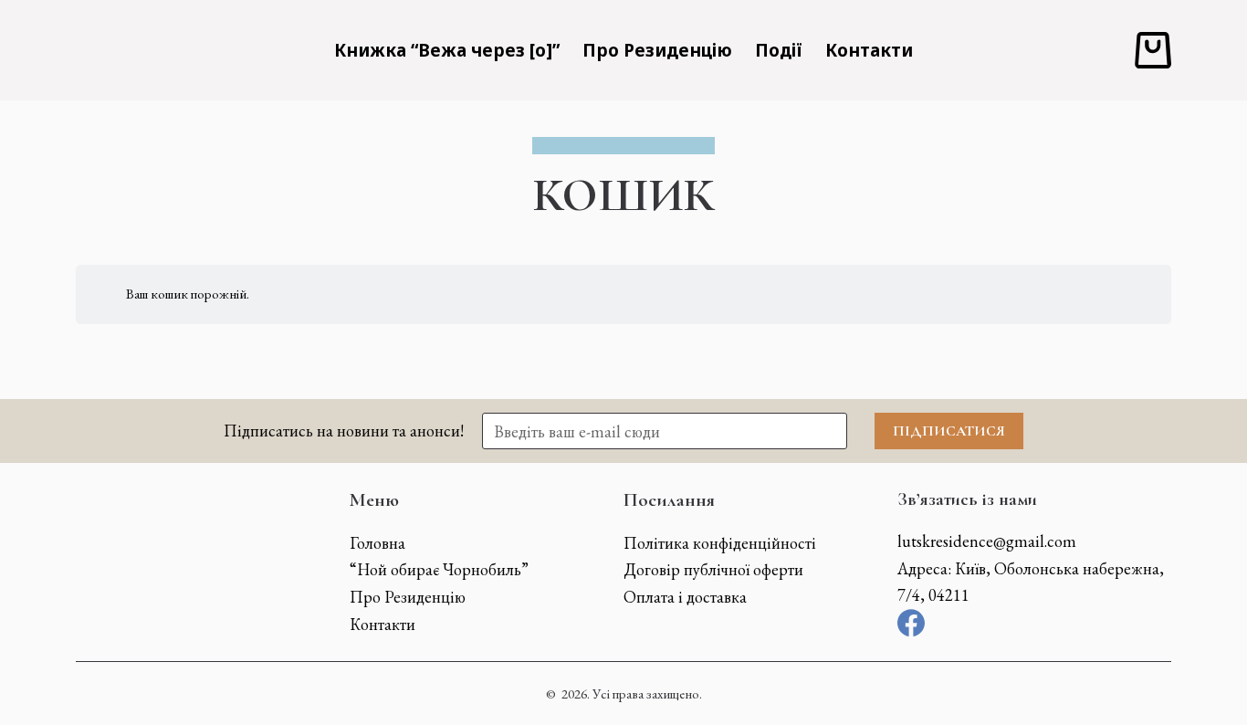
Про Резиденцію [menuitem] (657, 50)
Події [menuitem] (778, 50)
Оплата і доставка (685, 596)
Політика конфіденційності (720, 542)
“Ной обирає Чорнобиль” (439, 569)
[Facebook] (911, 622)
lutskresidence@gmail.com (986, 541)
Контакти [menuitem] (869, 50)
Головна (377, 542)
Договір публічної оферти (713, 569)
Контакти (382, 624)
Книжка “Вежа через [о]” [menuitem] (447, 50)
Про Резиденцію (408, 596)
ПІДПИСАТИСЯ (949, 431)
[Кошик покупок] (1153, 50)
